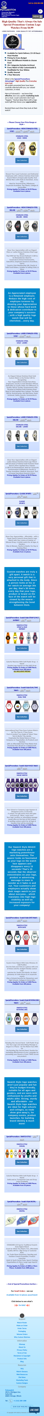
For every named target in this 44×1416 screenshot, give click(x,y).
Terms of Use (22, 1353)
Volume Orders (22, 1334)
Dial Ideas (22, 1377)
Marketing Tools (22, 1380)
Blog (22, 1362)
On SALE (22, 1305)
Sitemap (22, 1344)
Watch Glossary (22, 1372)
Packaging (22, 1331)
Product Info (22, 1359)
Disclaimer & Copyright (22, 1356)
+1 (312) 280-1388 (19, 1401)
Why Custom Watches (22, 1337)
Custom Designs (22, 1383)
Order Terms (22, 1328)
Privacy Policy (22, 1350)
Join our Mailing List (22, 1407)
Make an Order (22, 1326)
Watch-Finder (22, 1323)
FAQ (22, 1369)
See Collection (22, 160)
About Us (22, 1347)
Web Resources (22, 1374)
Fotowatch (9, 1390)
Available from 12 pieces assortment (22, 1295)
